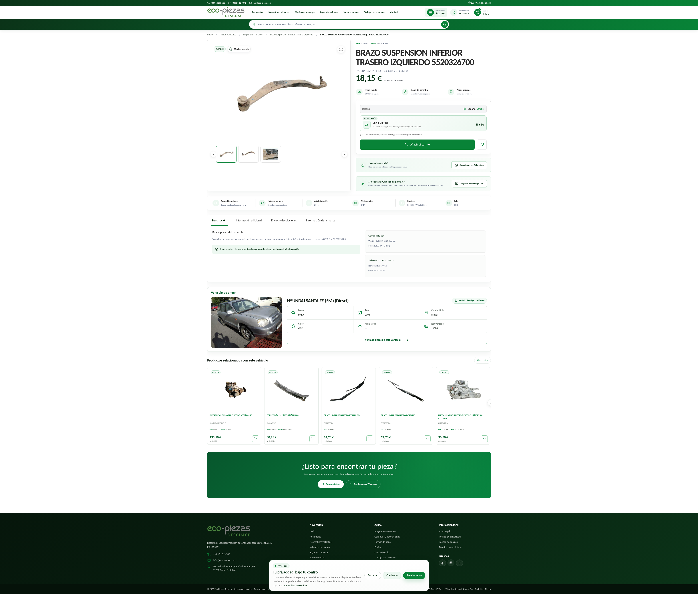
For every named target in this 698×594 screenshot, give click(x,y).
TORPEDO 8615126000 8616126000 (282, 415)
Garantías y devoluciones (387, 536)
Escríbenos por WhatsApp (365, 484)
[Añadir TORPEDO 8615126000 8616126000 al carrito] (312, 439)
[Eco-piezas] (225, 12)
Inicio (312, 531)
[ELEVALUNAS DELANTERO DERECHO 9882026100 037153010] (463, 390)
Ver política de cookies (295, 585)
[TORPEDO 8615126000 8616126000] (291, 390)
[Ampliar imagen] (341, 49)
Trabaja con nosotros (374, 12)
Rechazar (373, 575)
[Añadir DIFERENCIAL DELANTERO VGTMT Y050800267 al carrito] (255, 439)
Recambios (257, 12)
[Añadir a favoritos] (482, 145)
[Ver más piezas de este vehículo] (246, 322)
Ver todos (482, 360)
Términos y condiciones (450, 547)
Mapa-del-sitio (381, 552)
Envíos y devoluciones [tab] (284, 220)
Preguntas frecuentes (385, 531)
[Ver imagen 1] (226, 154)
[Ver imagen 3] (270, 154)
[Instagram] (451, 562)
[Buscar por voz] (254, 24)
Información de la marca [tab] (320, 220)
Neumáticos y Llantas (278, 12)
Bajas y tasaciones (329, 12)
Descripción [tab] (219, 220)
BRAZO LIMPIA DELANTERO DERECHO (398, 415)
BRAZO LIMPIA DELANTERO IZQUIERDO (342, 415)
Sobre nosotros (350, 12)
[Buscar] (444, 24)
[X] (459, 562)
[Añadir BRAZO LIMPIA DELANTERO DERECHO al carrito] (427, 439)
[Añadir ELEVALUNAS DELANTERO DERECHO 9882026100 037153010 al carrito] (484, 439)
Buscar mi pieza (333, 484)
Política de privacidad (450, 536)
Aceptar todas (414, 575)
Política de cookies (448, 542)
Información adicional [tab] (249, 220)
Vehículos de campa (304, 12)
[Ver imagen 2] (248, 154)
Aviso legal (444, 531)
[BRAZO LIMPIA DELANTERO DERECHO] (406, 390)
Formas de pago (382, 542)
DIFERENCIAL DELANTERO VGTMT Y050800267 (231, 415)
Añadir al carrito (420, 144)
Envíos (377, 547)
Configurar (392, 575)
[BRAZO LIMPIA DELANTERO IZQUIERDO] (349, 390)
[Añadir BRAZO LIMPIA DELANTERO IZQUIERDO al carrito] (369, 439)
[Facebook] (442, 562)
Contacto (394, 12)
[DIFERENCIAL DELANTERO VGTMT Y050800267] (234, 390)
